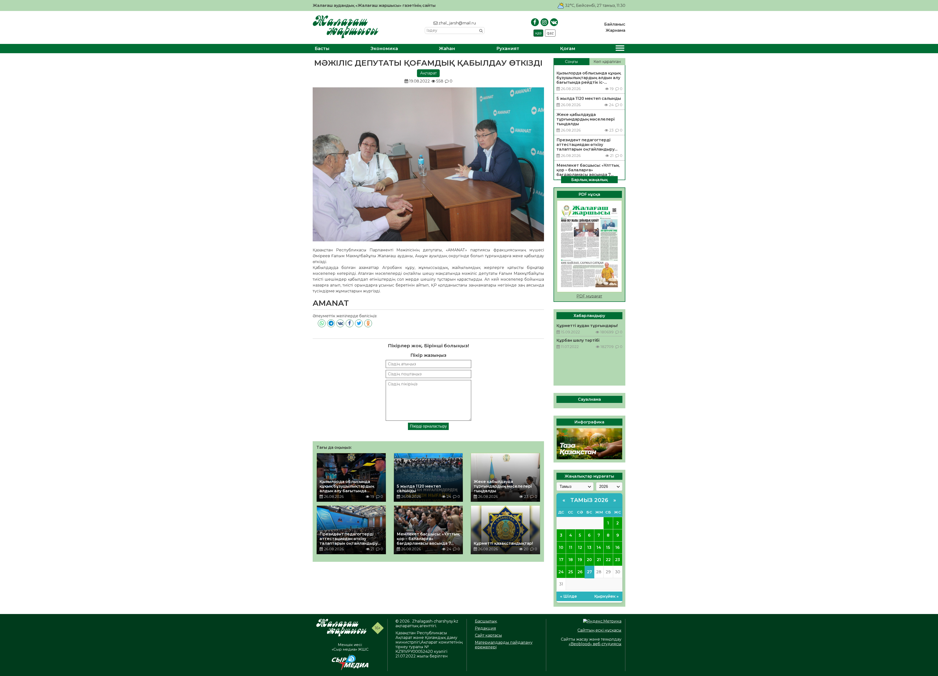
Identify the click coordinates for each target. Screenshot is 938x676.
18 (570, 559)
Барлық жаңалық (589, 179)
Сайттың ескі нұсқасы (599, 630)
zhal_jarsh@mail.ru (456, 23)
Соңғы (571, 61)
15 (608, 547)
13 (589, 547)
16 (617, 547)
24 (561, 572)
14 (599, 547)
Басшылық (486, 621)
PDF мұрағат (589, 296)
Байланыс (614, 24)
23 (617, 559)
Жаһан (447, 48)
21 (599, 559)
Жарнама (615, 30)
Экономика (384, 48)
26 (580, 572)
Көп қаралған (607, 61)
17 (561, 559)
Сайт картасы (488, 635)
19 (580, 559)
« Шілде (568, 596)
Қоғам (567, 48)
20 (589, 559)
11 (570, 547)
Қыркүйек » (606, 596)
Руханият (507, 48)
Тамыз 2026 (589, 500)
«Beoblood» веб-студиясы (595, 644)
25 (570, 572)
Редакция (485, 628)
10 (561, 547)
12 (580, 547)
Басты (322, 48)
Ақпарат (428, 73)
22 (608, 559)
